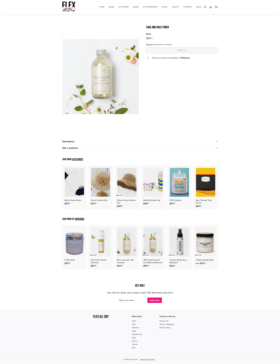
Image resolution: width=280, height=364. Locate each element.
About (175, 7)
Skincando (79, 219)
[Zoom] (100, 76)
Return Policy (165, 328)
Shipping (149, 44)
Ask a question (70, 148)
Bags (136, 7)
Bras (111, 7)
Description (68, 141)
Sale (198, 7)
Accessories (150, 7)
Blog (165, 7)
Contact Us (164, 321)
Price (148, 34)
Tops (102, 7)
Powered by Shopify (147, 359)
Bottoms (124, 7)
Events (188, 7)
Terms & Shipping (166, 324)
